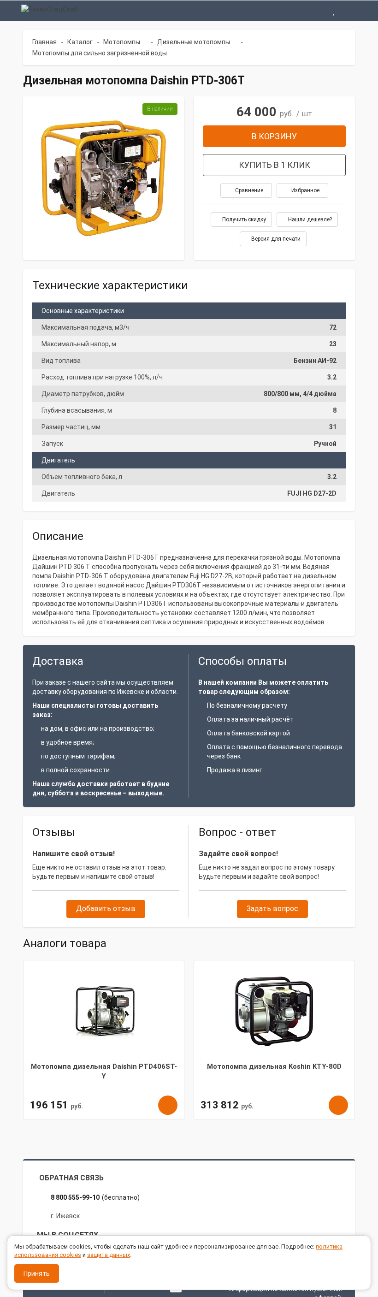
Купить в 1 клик (274, 165)
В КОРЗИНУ (274, 136)
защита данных (108, 1254)
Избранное (304, 190)
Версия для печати (275, 239)
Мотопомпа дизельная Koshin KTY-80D (274, 1066)
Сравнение (248, 190)
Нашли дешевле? (309, 219)
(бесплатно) (95, 1197)
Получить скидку (243, 219)
